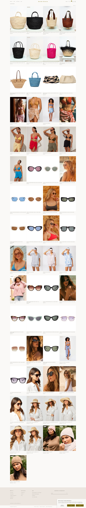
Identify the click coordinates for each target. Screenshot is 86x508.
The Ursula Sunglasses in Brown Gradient (67, 392)
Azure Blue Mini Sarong (14, 182)
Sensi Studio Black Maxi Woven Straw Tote (34, 32)
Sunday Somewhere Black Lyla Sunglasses (50, 301)
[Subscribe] (67, 493)
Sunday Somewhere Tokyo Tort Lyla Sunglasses (33, 302)
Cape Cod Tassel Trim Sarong (65, 362)
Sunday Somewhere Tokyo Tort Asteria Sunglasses (17, 332)
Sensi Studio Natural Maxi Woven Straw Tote (18, 32)
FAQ (21, 495)
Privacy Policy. (80, 502)
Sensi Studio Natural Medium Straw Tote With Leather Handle (51, 33)
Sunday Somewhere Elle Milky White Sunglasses (16, 242)
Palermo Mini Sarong (13, 123)
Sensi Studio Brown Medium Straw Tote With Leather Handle (67, 33)
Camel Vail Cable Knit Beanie (15, 481)
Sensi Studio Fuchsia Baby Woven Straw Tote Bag (51, 63)
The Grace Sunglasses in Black (48, 392)
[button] (11, 1)
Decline (80, 505)
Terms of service (42, 506)
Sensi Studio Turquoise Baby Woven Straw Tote (34, 93)
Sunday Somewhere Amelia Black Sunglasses (34, 182)
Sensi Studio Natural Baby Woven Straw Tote (34, 62)
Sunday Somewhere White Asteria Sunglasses (67, 301)
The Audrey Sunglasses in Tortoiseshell (33, 392)
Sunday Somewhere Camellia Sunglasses (33, 212)
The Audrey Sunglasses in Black (15, 392)
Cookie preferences (49, 506)
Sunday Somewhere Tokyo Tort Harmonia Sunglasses (34, 362)
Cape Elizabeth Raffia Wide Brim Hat (66, 422)
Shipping (33, 495)
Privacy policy (36, 506)
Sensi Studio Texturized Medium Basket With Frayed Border (67, 63)
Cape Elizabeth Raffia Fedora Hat (32, 422)
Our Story (11, 492)
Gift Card (11, 498)
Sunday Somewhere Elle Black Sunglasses (67, 212)
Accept (71, 505)
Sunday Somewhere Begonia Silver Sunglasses (18, 212)
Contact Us (23, 492)
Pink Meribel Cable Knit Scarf (15, 301)
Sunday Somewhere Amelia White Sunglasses (50, 182)
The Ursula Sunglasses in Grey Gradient (17, 422)
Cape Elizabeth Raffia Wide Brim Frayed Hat (50, 422)
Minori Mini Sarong (30, 123)
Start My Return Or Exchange (36, 492)
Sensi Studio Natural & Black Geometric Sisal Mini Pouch (51, 93)
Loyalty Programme (13, 495)
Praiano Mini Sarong (46, 123)
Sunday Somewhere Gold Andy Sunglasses (17, 362)
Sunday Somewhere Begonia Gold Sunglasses (67, 182)
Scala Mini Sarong (63, 123)
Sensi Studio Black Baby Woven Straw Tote (17, 62)
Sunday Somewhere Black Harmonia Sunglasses (49, 362)
